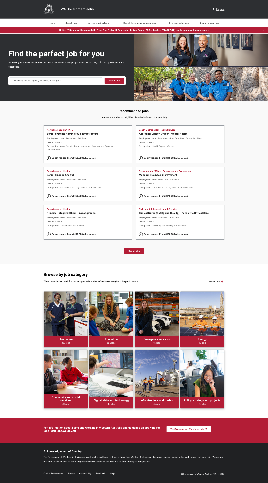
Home (52, 23)
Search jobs (71, 23)
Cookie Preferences (53, 473)
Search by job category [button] (99, 23)
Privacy (71, 473)
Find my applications (179, 23)
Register (220, 9)
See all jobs (134, 251)
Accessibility (85, 473)
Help (112, 473)
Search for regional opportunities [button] (140, 23)
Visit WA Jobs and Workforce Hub (187, 429)
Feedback (101, 473)
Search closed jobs (209, 23)
